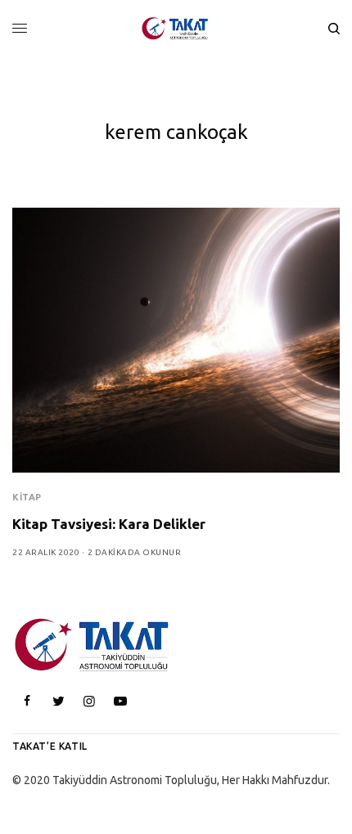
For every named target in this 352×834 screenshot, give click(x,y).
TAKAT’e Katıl (50, 746)
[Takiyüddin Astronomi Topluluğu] (176, 28)
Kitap (27, 497)
